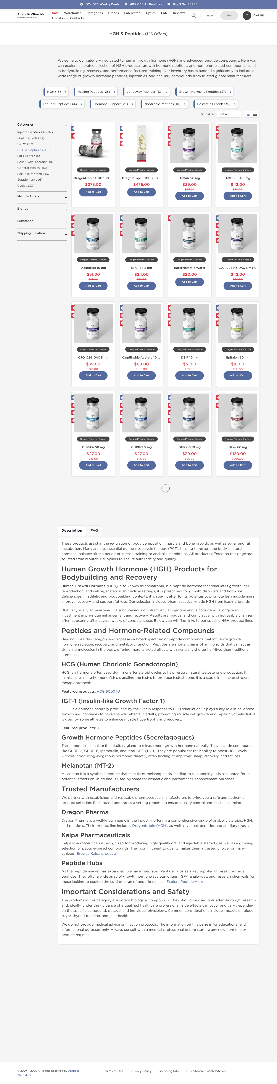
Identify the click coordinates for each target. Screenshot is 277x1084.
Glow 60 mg (238, 447)
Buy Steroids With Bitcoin (206, 1071)
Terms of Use (113, 1071)
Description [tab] (71, 530)
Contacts (77, 18)
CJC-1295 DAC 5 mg (93, 357)
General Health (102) (32, 168)
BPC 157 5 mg (141, 268)
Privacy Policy (140, 1071)
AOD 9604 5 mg (237, 178)
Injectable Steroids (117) (35, 132)
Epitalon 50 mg (237, 357)
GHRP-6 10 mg (190, 447)
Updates (58, 18)
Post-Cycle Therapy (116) (35, 162)
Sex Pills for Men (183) (33, 174)
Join (229, 15)
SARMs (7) (25, 144)
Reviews (179, 13)
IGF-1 (101, 728)
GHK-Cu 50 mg (93, 447)
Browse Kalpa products (97, 853)
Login (209, 15)
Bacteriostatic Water (189, 268)
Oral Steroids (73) (30, 138)
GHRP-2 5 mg (141, 447)
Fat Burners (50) (30, 156)
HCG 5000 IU (108, 691)
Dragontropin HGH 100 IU (93, 178)
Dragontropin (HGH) (149, 826)
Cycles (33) (25, 186)
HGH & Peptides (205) (34, 150)
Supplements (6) (29, 180)
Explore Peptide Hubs (185, 882)
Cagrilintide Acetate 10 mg (142, 357)
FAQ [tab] (94, 530)
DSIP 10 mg (189, 357)
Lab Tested (132, 13)
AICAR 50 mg (189, 178)
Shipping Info (169, 1071)
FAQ (164, 13)
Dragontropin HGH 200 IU (142, 178)
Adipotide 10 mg (93, 268)
